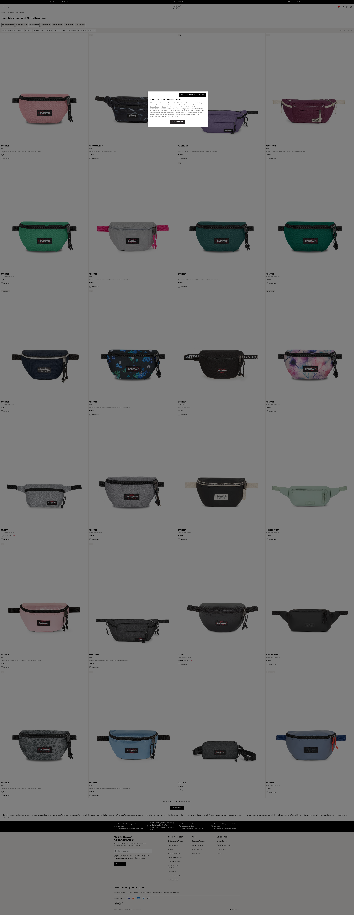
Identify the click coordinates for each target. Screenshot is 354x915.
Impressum (174, 116)
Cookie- (164, 107)
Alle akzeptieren (177, 121)
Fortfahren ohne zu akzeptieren (192, 95)
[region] (178, 109)
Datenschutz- (154, 107)
